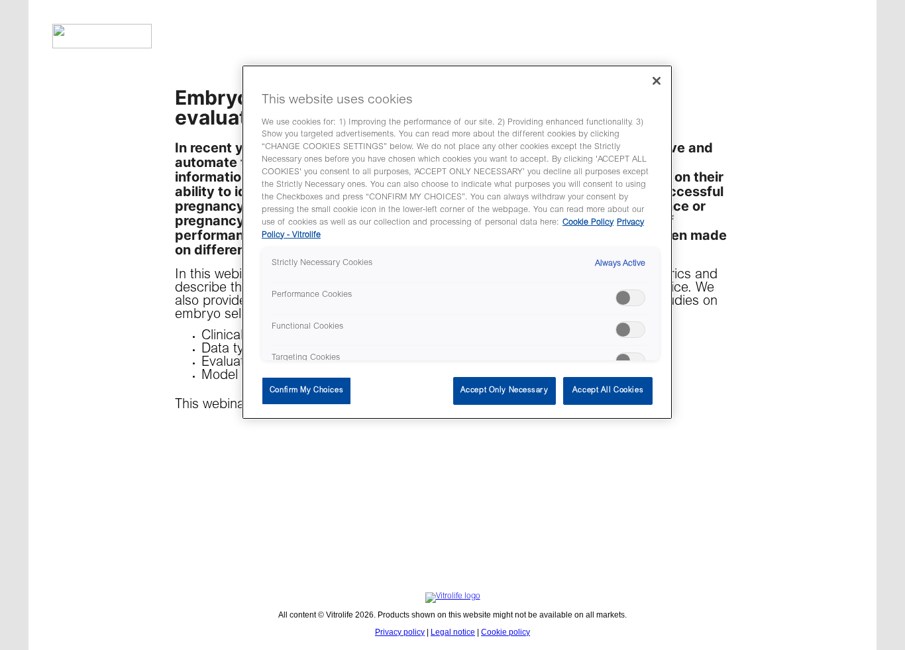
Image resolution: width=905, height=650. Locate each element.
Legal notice (453, 632)
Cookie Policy (587, 223)
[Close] (656, 80)
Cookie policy (505, 632)
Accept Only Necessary (504, 390)
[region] (457, 242)
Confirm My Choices (306, 390)
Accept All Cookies (607, 390)
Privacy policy (400, 632)
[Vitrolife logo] (452, 30)
